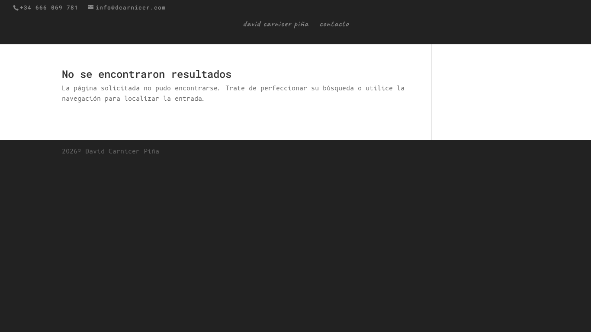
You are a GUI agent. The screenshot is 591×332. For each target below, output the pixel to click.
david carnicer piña (275, 25)
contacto (334, 25)
